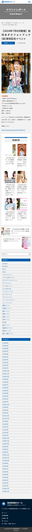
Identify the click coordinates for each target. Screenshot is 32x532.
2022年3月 (5, 410)
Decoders (5, 266)
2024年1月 (5, 402)
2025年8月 (5, 348)
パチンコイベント (7, 294)
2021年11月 (5, 418)
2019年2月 (5, 483)
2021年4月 (5, 430)
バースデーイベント (7, 291)
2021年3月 (5, 432)
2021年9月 (5, 421)
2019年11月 (5, 458)
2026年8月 (5, 343)
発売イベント (6, 325)
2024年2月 (5, 399)
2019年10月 (5, 460)
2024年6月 (5, 388)
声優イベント (6, 314)
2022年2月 (5, 413)
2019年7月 (5, 469)
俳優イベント (6, 305)
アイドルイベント (7, 275)
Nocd (3, 269)
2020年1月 (5, 452)
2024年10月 (5, 376)
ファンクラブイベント (8, 300)
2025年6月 (5, 354)
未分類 (4, 322)
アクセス (5, 521)
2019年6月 (5, 472)
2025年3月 (5, 362)
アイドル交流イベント (8, 277)
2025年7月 (5, 351)
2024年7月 (5, 385)
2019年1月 (5, 486)
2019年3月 (5, 480)
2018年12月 (5, 488)
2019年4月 (5, 477)
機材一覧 (5, 518)
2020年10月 (5, 444)
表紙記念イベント (7, 328)
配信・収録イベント (8, 333)
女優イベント (6, 317)
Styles (4, 272)
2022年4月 (5, 407)
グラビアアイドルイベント (9, 280)
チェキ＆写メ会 (6, 289)
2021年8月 (5, 424)
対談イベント (6, 319)
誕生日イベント (6, 331)
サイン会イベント (7, 286)
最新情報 (8, 23)
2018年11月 (5, 491)
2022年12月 (5, 404)
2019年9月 (5, 463)
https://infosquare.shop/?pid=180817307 (13, 130)
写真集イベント (17, 23)
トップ (5, 513)
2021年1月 (5, 435)
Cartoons (5, 263)
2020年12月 (5, 438)
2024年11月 (5, 374)
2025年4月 (5, 360)
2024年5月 (5, 390)
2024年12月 (5, 371)
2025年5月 (5, 357)
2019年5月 (5, 474)
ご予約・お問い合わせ (9, 524)
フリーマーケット (7, 303)
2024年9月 (5, 379)
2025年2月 (5, 365)
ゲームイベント (6, 283)
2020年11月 (5, 441)
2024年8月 (5, 382)
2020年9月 (5, 446)
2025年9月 (5, 346)
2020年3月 (5, 449)
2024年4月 (5, 393)
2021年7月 (5, 427)
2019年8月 (5, 466)
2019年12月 (5, 455)
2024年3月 (5, 396)
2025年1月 (5, 368)
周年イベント (6, 311)
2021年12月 (5, 416)
